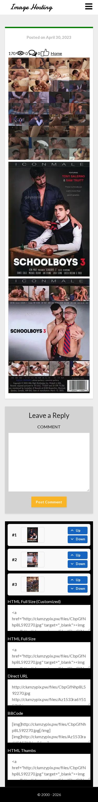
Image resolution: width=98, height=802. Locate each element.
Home (56, 53)
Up (78, 530)
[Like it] (45, 52)
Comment (49, 426)
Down (80, 539)
